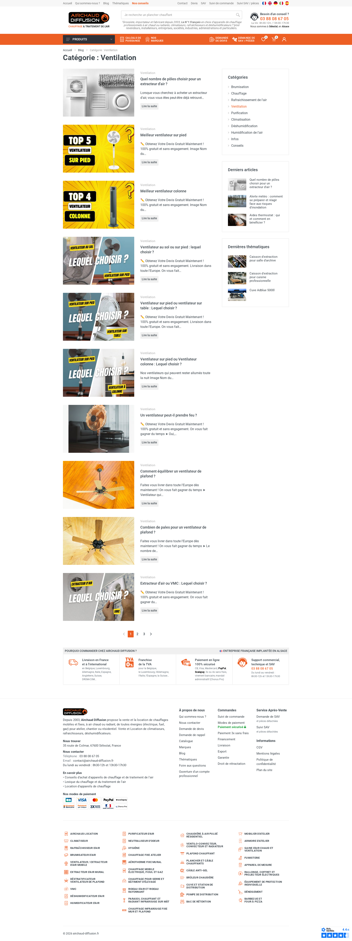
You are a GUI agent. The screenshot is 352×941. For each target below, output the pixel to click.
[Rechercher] (238, 15)
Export (222, 751)
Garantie (223, 757)
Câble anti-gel (197, 870)
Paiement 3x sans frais (233, 733)
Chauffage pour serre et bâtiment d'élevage (146, 880)
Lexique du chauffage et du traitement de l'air (95, 782)
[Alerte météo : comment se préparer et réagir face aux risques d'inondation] (237, 201)
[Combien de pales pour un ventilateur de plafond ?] (98, 541)
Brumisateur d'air (83, 854)
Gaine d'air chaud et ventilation (258, 849)
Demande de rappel (192, 735)
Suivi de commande (221, 3)
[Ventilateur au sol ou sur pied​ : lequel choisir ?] (98, 260)
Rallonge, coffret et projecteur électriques (261, 873)
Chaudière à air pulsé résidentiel (202, 835)
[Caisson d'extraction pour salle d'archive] (237, 261)
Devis (194, 3)
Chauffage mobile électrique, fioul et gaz (145, 871)
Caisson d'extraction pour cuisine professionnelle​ (263, 277)
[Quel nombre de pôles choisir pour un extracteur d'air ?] (98, 92)
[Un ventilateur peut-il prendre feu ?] (98, 429)
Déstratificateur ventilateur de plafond (87, 880)
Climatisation (240, 119)
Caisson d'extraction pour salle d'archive (263, 258)
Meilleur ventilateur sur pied (163, 135)
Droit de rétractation (231, 764)
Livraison (224, 745)
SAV (203, 3)
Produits (80, 39)
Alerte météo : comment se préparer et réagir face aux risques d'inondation (266, 202)
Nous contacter (189, 723)
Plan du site (264, 770)
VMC (73, 888)
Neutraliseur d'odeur (143, 840)
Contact (182, 3)
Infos (235, 139)
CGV (259, 747)
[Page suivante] (151, 634)
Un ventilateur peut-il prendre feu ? (168, 415)
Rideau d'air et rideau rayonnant (143, 890)
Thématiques (120, 3)
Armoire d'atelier (256, 840)
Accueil (67, 3)
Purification (239, 113)
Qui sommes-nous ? (87, 3)
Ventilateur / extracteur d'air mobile (88, 863)
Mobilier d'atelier (257, 833)
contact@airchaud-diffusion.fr (93, 760)
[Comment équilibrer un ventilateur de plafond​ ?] (98, 485)
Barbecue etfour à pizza (253, 900)
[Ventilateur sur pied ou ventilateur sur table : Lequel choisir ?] (98, 316)
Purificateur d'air (141, 833)
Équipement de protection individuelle (263, 883)
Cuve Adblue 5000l (262, 290)
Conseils (237, 146)
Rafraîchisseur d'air (85, 848)
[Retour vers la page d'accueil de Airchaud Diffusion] (89, 17)
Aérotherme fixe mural (145, 862)
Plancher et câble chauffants (199, 862)
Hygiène (134, 848)
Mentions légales (268, 753)
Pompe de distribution (202, 894)
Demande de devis (191, 729)
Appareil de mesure (258, 864)
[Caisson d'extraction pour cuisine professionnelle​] (237, 278)
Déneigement (253, 891)
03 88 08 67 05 (274, 18)
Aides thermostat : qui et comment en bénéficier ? (265, 218)
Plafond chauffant (200, 853)
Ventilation (147, 73)
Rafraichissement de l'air (249, 100)
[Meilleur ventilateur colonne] (98, 204)
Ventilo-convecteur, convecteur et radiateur (204, 845)
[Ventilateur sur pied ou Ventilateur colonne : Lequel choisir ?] (98, 373)
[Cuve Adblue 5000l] (237, 295)
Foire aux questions (192, 765)
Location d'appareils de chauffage (88, 786)
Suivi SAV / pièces (248, 3)
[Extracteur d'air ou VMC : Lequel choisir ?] (98, 597)
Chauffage (238, 93)
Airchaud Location (84, 833)
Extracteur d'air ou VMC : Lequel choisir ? (173, 583)
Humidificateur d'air (84, 903)
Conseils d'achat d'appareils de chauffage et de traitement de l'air (109, 777)
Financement (226, 739)
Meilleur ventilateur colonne (163, 191)
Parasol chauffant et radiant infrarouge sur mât (148, 900)
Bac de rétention (198, 901)
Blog (106, 3)
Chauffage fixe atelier (144, 854)
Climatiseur (79, 840)
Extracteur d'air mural (87, 872)
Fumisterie (252, 857)
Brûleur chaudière (199, 877)
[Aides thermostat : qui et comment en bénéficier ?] (237, 220)
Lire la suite (149, 106)
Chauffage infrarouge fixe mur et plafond (147, 910)
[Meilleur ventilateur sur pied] (98, 148)
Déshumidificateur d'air (87, 896)
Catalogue (186, 741)
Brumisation (240, 87)
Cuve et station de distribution (199, 886)
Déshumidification (244, 126)
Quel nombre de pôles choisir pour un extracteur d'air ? (264, 183)
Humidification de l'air (247, 132)
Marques (185, 747)
